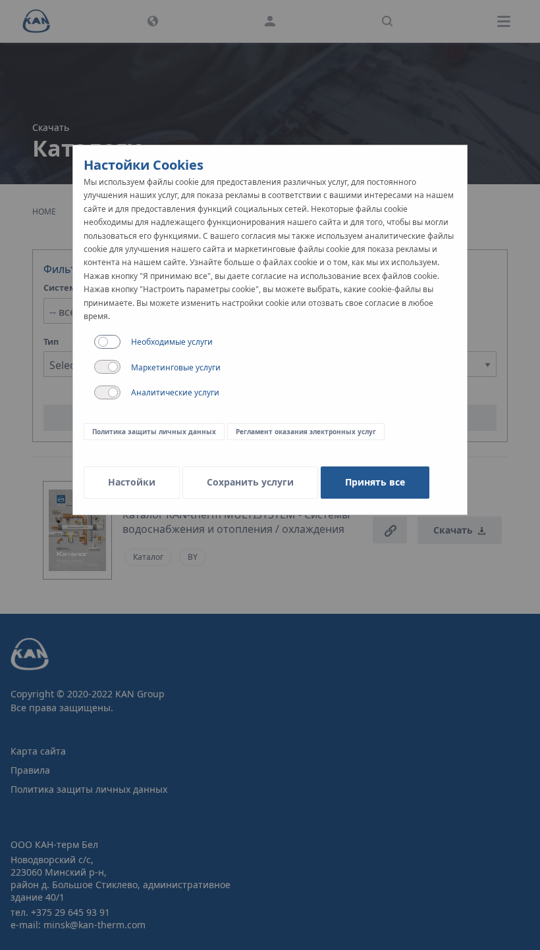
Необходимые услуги (172, 341)
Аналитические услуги (175, 392)
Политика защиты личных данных (154, 431)
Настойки (131, 482)
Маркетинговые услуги (176, 367)
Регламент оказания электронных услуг (306, 431)
